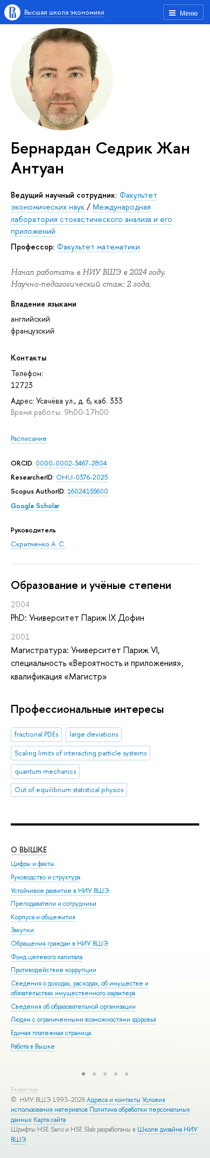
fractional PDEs (36, 734)
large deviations (93, 734)
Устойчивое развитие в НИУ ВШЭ (60, 890)
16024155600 (87, 491)
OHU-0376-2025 (82, 477)
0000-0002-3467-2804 (71, 463)
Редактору (24, 1089)
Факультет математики (98, 246)
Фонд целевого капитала (46, 957)
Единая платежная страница (51, 1033)
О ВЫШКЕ (29, 849)
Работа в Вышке (33, 1046)
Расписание (29, 438)
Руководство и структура (45, 877)
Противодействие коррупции (53, 970)
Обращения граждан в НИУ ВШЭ (59, 943)
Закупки (22, 930)
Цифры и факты (32, 863)
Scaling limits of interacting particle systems (80, 753)
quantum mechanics (45, 771)
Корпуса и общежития (43, 917)
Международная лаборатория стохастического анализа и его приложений (91, 219)
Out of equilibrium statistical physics (69, 789)
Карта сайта (49, 1119)
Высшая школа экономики (64, 12)
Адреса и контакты (114, 1099)
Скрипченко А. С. (38, 544)
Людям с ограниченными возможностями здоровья (83, 1019)
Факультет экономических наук (84, 201)
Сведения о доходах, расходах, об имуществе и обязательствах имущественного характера (80, 988)
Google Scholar (35, 505)
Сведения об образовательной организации (73, 1006)
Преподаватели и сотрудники (53, 903)
